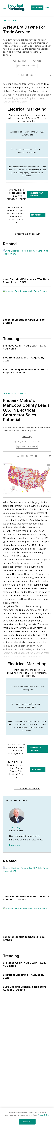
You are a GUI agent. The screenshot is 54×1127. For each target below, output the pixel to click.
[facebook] (18, 75)
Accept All (27, 1122)
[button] (5, 8)
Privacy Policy (43, 1115)
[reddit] (31, 75)
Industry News (10, 20)
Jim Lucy (27, 436)
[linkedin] (22, 75)
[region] (27, 1117)
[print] (49, 75)
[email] (36, 75)
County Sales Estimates (14, 394)
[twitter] (27, 75)
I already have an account (27, 234)
